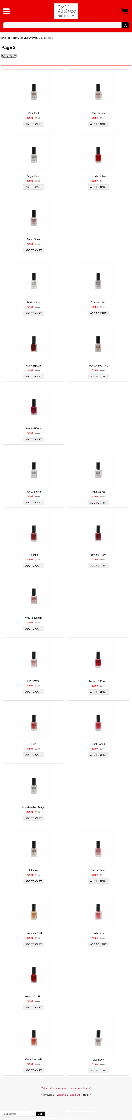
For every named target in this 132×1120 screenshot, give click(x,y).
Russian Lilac (98, 302)
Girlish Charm (98, 870)
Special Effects (33, 428)
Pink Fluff (33, 113)
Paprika (33, 554)
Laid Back (98, 1059)
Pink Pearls (98, 113)
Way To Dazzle (33, 617)
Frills (33, 743)
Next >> (87, 1095)
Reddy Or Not (98, 176)
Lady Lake (98, 933)
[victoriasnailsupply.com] (66, 11)
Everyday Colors (37, 38)
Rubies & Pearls (98, 681)
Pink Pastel (33, 680)
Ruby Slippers (34, 365)
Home (3, 38)
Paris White (33, 302)
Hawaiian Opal (33, 933)
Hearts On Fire (33, 996)
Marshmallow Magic (33, 807)
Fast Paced (98, 743)
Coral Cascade (33, 1059)
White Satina (34, 491)
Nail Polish (12, 38)
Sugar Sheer (34, 239)
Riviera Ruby (98, 554)
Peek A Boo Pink (98, 365)
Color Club (23, 38)
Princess (34, 870)
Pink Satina (98, 491)
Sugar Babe (33, 176)
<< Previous (47, 1095)
